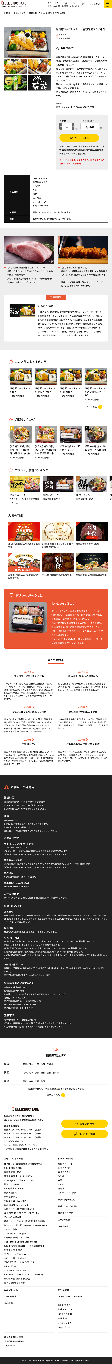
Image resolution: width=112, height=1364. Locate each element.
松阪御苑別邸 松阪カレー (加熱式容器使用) (24, 1245)
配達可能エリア (65, 1309)
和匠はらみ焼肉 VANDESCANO (19, 1208)
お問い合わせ (64, 1327)
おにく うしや (10, 1266)
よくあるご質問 (65, 1313)
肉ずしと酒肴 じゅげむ (14, 1282)
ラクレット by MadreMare (16, 1253)
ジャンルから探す (66, 1158)
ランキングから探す (67, 1199)
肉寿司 (61, 1188)
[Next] (91, 377)
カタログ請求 (10, 1296)
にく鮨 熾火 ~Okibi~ (14, 1188)
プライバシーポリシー (14, 1341)
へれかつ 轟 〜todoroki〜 (17, 1258)
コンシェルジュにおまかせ (70, 1296)
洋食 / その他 (64, 1172)
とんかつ (62, 34)
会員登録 (62, 1318)
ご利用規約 (9, 1345)
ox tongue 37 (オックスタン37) (19, 1180)
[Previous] (11, 377)
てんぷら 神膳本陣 (12, 1217)
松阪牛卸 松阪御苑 (13, 1167)
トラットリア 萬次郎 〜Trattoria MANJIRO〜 (25, 1225)
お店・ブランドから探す (14, 1158)
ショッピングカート (66, 1322)
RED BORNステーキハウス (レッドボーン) (23, 1274)
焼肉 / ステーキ (65, 1163)
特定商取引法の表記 (13, 1337)
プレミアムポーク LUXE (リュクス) (19, 1262)
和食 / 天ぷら (64, 1167)
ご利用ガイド (64, 1304)
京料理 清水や (10, 1196)
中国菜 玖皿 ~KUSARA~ (15, 1200)
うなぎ (61, 1176)
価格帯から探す (65, 1213)
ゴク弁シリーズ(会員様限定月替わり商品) (23, 1163)
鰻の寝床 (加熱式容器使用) (17, 1278)
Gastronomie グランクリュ (17, 1237)
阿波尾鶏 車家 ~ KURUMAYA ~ (19, 1176)
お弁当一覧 (63, 1226)
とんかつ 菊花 (64, 38)
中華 (60, 1180)
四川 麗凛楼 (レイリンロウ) (16, 1204)
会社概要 (8, 1303)
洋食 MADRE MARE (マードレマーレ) (21, 1213)
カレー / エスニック (67, 1192)
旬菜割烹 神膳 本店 (13, 1249)
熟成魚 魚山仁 (11, 1192)
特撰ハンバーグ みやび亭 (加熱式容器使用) (24, 1221)
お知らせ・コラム (11, 1289)
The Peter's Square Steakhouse (20, 1241)
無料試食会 (63, 1289)
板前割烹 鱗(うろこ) (13, 1172)
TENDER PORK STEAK (15, 1270)
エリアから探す (65, 1219)
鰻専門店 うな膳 (11, 1184)
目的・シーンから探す (68, 1206)
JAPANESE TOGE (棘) (15, 1233)
